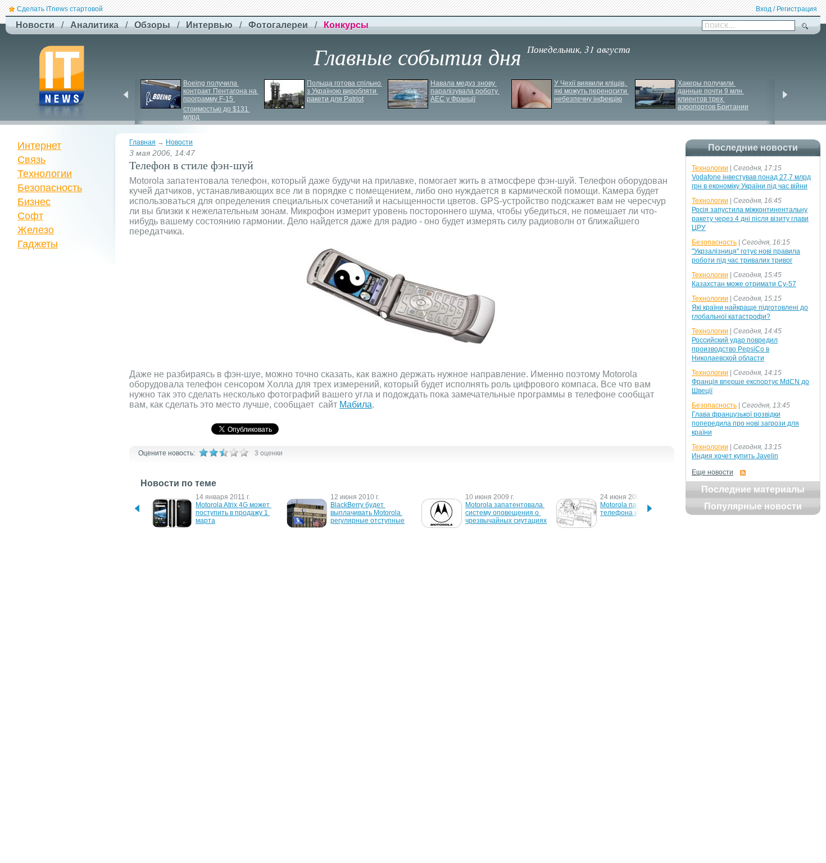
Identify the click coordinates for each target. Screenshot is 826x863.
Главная (142, 142)
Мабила (355, 404)
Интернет (39, 145)
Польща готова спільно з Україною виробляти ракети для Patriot (345, 91)
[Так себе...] (224, 452)
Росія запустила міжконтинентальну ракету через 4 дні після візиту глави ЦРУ (750, 219)
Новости (179, 142)
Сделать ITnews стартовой (60, 9)
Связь (31, 159)
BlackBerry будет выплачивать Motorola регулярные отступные (367, 513)
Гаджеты (37, 244)
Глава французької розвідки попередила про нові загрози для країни (745, 423)
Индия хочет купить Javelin (735, 456)
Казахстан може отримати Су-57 (744, 284)
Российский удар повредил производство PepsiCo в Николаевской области (735, 349)
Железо (35, 230)
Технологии (44, 173)
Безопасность (49, 187)
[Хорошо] (234, 452)
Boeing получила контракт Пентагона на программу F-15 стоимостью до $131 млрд (220, 100)
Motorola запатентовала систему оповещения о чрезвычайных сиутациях (506, 513)
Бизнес (34, 201)
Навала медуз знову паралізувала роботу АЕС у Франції (465, 91)
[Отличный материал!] (244, 452)
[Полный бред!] (203, 452)
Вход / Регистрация (786, 9)
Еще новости (712, 472)
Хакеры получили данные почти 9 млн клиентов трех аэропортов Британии (713, 95)
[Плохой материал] (213, 452)
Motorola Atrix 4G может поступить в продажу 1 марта (233, 513)
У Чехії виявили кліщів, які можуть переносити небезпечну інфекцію (591, 91)
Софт (30, 216)
